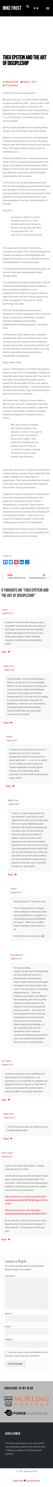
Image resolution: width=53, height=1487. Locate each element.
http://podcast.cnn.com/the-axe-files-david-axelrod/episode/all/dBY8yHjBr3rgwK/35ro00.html (26, 1200)
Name (8, 1313)
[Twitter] (37, 8)
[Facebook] (34, 8)
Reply (4, 652)
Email (8, 1326)
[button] (27, 6)
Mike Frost (12, 8)
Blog (8, 70)
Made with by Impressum (26, 1480)
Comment (10, 1276)
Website (9, 1339)
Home (4, 70)
